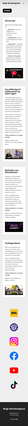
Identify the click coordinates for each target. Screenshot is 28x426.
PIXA (16, 419)
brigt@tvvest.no (14, 413)
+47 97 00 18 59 (14, 415)
